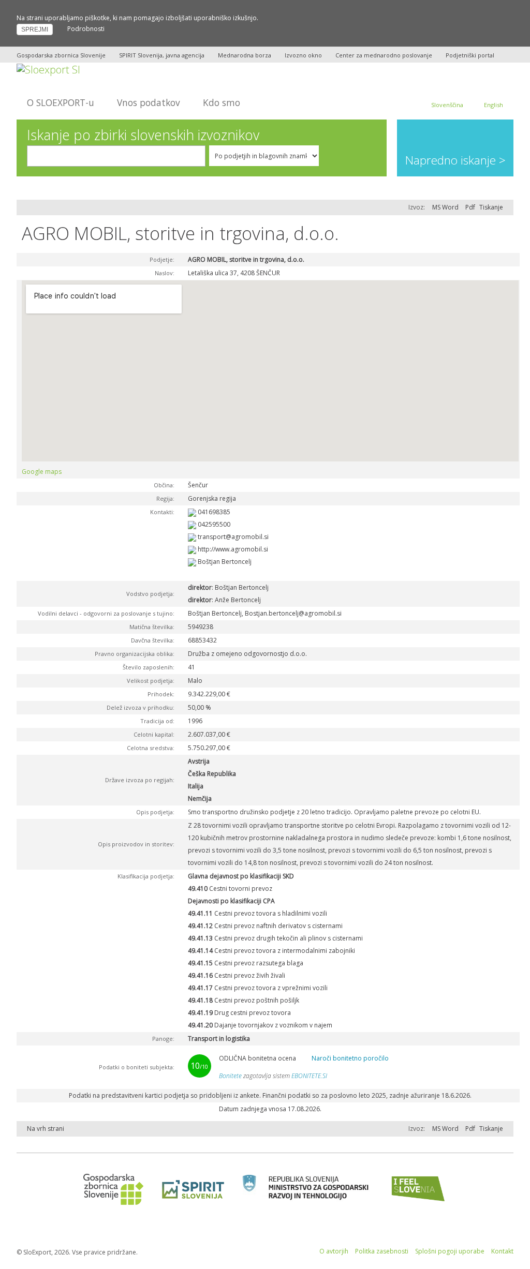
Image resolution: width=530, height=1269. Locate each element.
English (493, 105)
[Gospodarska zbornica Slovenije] (110, 1188)
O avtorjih (333, 1251)
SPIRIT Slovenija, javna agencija (161, 55)
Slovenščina (447, 105)
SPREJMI (34, 29)
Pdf (470, 207)
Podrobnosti (86, 28)
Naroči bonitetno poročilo (350, 1058)
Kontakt (502, 1251)
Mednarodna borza (244, 55)
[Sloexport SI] (48, 69)
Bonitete (230, 1075)
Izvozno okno (303, 55)
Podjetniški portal (470, 55)
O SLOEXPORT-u (60, 102)
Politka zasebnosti (381, 1251)
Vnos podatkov (148, 102)
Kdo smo (221, 102)
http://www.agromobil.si (233, 549)
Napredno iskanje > (455, 160)
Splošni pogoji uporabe (449, 1251)
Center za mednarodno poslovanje (383, 55)
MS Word (445, 207)
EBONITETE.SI (309, 1075)
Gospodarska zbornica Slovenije (61, 55)
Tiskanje (491, 207)
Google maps (42, 471)
